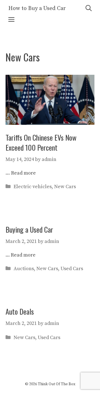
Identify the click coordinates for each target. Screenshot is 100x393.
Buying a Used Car (29, 229)
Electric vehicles (33, 186)
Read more (23, 173)
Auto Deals (20, 311)
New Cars (65, 186)
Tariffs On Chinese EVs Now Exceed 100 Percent (41, 142)
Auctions (24, 268)
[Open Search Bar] (88, 8)
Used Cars (72, 268)
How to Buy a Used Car (37, 8)
